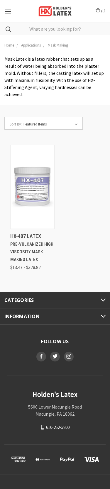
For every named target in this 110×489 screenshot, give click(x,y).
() (103, 11)
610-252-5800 (58, 427)
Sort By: (16, 124)
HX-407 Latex (25, 236)
